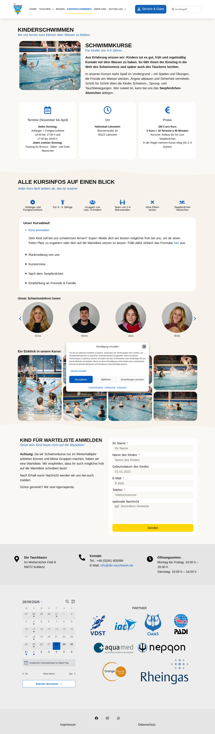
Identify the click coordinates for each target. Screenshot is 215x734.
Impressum (122, 387)
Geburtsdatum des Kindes (130, 466)
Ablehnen (106, 379)
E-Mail (117, 478)
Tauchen (45, 9)
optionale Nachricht (125, 501)
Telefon (117, 489)
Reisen (60, 9)
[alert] (49, 663)
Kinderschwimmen (79, 9)
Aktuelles (116, 9)
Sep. (71, 673)
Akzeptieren (81, 379)
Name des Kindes (125, 454)
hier (177, 243)
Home (33, 9)
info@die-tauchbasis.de (116, 565)
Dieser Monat (49, 673)
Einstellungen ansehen (132, 379)
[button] (144, 346)
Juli (26, 673)
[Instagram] (107, 718)
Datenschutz (110, 387)
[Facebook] (96, 718)
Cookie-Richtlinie (95, 387)
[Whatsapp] (118, 718)
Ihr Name (119, 443)
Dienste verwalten (78, 371)
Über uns (100, 9)
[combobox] (186, 9)
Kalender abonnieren (47, 683)
